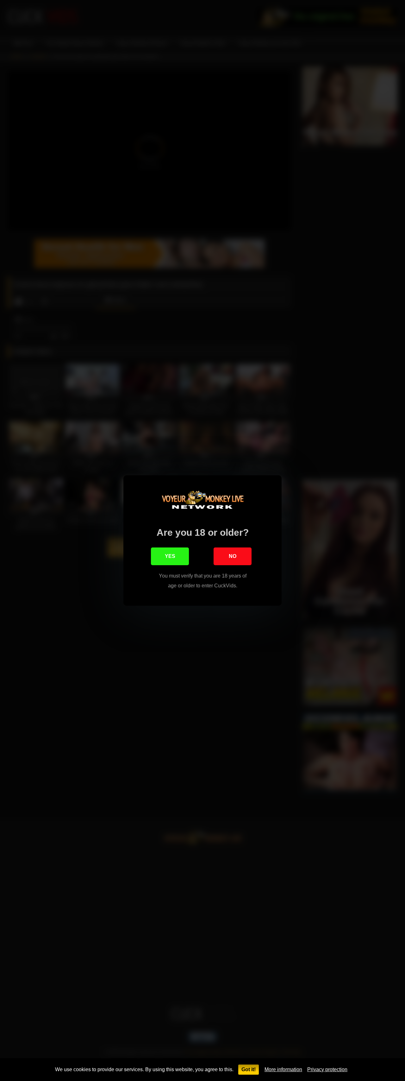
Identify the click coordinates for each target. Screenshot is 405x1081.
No (232, 556)
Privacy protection (327, 1069)
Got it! (248, 1069)
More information (283, 1069)
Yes (170, 556)
